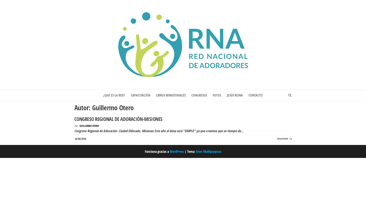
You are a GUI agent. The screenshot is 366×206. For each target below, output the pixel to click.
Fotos (217, 95)
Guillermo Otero (89, 126)
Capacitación (140, 95)
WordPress (177, 151)
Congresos (199, 95)
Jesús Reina (235, 95)
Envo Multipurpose (208, 151)
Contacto (256, 95)
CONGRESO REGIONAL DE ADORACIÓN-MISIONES (118, 119)
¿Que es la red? (114, 95)
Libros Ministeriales (171, 95)
